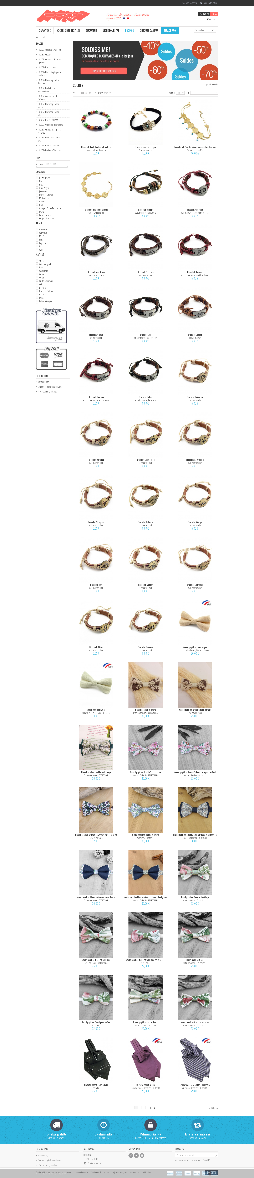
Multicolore (44, 198)
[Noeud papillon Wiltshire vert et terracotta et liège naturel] (96, 810)
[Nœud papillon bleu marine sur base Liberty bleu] (145, 872)
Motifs (42, 236)
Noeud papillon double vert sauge (96, 772)
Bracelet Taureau (96, 397)
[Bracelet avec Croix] (96, 247)
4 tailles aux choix (195, 712)
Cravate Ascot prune (145, 1085)
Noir (41, 205)
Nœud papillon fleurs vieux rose (195, 1022)
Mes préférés (191, 3)
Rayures (42, 243)
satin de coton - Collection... (194, 900)
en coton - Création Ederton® (194, 1087)
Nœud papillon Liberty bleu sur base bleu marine (195, 835)
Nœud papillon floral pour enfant (96, 1022)
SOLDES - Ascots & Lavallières (49, 49)
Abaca (41, 260)
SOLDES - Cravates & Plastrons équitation (49, 61)
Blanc (41, 181)
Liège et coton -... (96, 837)
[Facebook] (130, 1155)
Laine (41, 298)
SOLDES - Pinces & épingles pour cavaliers (50, 74)
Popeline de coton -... (145, 837)
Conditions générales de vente (49, 386)
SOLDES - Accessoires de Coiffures (47, 97)
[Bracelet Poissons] (145, 247)
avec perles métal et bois (145, 212)
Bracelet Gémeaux (195, 584)
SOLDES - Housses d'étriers (48, 145)
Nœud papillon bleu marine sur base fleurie (96, 897)
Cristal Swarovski (46, 281)
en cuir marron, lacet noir (145, 400)
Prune (41, 211)
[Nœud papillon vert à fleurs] (145, 997)
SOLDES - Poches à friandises (49, 150)
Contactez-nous (94, 1163)
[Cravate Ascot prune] (145, 1060)
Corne (41, 274)
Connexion (213, 19)
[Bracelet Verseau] (96, 434)
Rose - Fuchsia (45, 215)
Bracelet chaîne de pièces (96, 209)
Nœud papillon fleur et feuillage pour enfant (145, 960)
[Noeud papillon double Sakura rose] (145, 747)
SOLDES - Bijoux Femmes (47, 119)
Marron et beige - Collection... (145, 712)
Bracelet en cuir (145, 209)
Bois (41, 267)
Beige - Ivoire (44, 177)
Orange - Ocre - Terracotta (50, 208)
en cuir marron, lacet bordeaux (96, 400)
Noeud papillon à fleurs (145, 710)
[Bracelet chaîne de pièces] (96, 184)
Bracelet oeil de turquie (145, 147)
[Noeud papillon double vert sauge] (96, 747)
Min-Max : (40, 163)
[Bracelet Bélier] (145, 372)
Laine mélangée (45, 301)
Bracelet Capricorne (145, 459)
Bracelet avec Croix (96, 272)
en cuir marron (145, 275)
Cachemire (43, 229)
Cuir (40, 284)
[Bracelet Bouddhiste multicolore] (96, 122)
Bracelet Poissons (145, 272)
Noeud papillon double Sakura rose (145, 772)
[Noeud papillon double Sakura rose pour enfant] (195, 747)
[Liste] (86, 93)
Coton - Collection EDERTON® (96, 775)
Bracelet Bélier (145, 397)
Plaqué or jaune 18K (195, 150)
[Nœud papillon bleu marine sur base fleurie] (96, 872)
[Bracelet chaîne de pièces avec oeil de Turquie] (195, 122)
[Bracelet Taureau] (96, 372)
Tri (188, 92)
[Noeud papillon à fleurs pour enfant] (195, 685)
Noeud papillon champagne (195, 647)
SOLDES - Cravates (44, 54)
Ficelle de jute (45, 294)
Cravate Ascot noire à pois (96, 1085)
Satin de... (145, 962)
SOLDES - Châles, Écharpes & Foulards (49, 131)
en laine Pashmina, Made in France (195, 650)
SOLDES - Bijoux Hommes (47, 67)
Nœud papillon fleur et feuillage (195, 897)
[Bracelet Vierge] (96, 309)
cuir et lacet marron (96, 275)
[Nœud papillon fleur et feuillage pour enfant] (145, 935)
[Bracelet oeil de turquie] (145, 122)
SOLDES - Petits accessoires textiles (48, 139)
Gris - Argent (44, 188)
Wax (41, 249)
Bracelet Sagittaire (195, 459)
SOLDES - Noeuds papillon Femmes (48, 105)
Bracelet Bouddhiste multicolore (96, 147)
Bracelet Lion (145, 334)
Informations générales (47, 391)
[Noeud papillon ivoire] (96, 685)
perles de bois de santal (96, 150)
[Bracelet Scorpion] (96, 497)
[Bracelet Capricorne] (145, 434)
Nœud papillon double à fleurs (145, 835)
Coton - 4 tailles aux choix (194, 775)
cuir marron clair (195, 400)
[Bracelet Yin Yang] (195, 184)
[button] (45, 30)
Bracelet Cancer (195, 334)
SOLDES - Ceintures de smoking (50, 124)
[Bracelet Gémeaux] (195, 560)
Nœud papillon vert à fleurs (145, 1022)
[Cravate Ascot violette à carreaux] (195, 1060)
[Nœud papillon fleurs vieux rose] (195, 997)
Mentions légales (44, 381)
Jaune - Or (43, 191)
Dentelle (42, 287)
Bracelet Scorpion (96, 522)
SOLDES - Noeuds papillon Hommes (48, 82)
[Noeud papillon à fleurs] (145, 685)
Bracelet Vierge (96, 334)
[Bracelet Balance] (195, 247)
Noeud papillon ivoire (96, 710)
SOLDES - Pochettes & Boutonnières (46, 89)
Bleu (41, 184)
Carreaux (43, 232)
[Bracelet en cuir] (145, 184)
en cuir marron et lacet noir (145, 337)
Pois (41, 239)
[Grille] (82, 93)
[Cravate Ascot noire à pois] (96, 1060)
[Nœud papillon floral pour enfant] (96, 997)
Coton (41, 277)
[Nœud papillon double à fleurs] (145, 810)
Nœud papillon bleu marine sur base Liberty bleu (145, 897)
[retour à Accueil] (37, 37)
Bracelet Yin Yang (195, 209)
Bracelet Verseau (96, 459)
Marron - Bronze (46, 194)
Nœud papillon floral (195, 960)
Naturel (42, 201)
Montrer (171, 92)
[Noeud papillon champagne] (195, 622)
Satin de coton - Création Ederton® (145, 1087)
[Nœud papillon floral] (195, 935)
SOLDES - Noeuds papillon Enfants (48, 113)
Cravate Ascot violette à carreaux (195, 1085)
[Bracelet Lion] (145, 309)
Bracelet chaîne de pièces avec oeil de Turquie (195, 147)
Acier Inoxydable (46, 264)
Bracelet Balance (194, 272)
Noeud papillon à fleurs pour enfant (195, 710)
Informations (42, 375)
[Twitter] (136, 1155)
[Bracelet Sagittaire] (195, 434)
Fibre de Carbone (46, 291)
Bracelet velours (145, 150)
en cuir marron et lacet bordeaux (195, 275)
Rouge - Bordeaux (46, 218)
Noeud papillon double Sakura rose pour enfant (195, 772)
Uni (40, 246)
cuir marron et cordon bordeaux (194, 212)
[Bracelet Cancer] (195, 309)
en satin (96, 1087)
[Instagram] (142, 1155)
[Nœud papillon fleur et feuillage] (195, 872)
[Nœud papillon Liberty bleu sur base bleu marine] (195, 810)
